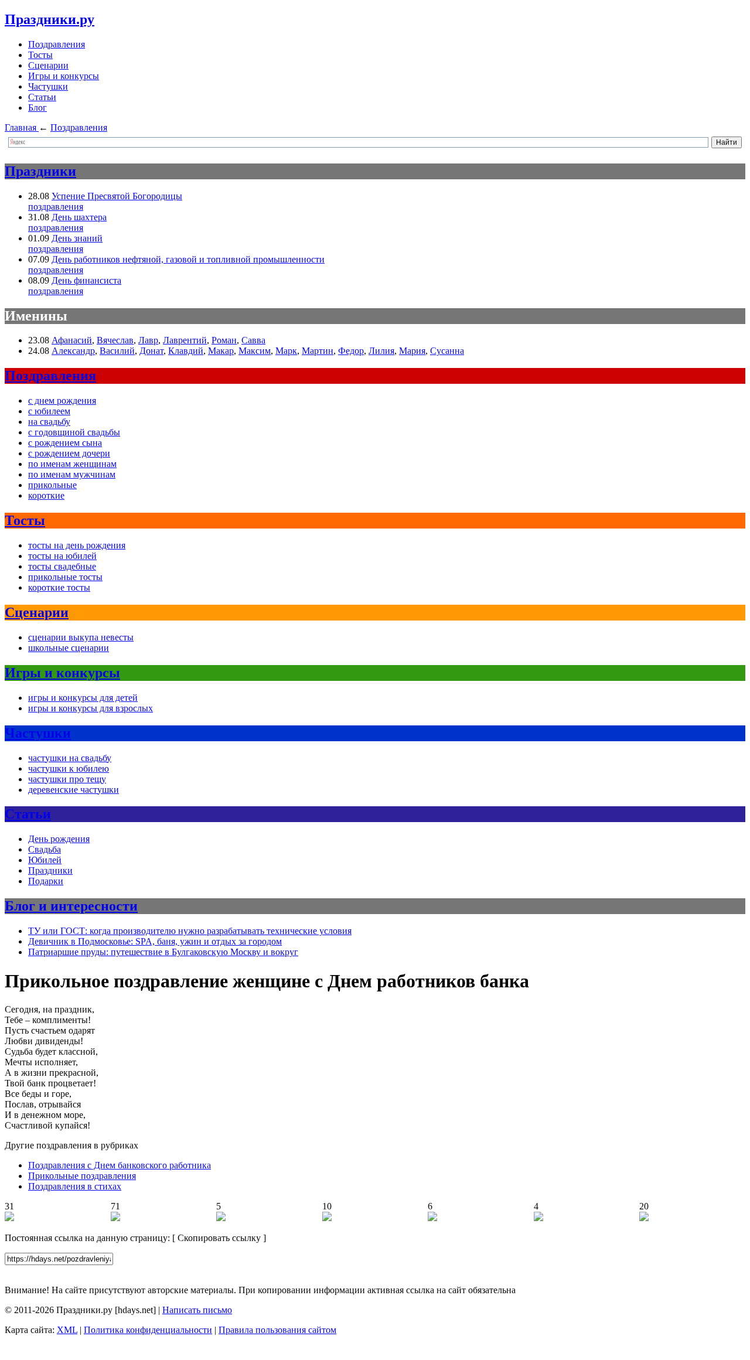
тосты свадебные (62, 566)
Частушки (48, 86)
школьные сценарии (68, 648)
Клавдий (185, 351)
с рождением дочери (69, 453)
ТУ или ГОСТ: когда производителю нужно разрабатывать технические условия (190, 931)
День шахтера (79, 217)
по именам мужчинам (71, 474)
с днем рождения (62, 400)
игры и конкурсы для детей (83, 698)
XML (67, 1330)
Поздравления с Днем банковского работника (119, 1165)
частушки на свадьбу (69, 758)
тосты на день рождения (76, 545)
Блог (37, 108)
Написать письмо (197, 1310)
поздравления (55, 207)
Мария (412, 351)
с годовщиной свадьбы (74, 432)
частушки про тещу (67, 779)
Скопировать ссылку (219, 1238)
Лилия (381, 351)
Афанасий (72, 340)
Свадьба (44, 849)
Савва (253, 340)
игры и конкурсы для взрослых (90, 708)
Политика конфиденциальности (148, 1330)
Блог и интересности (71, 906)
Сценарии (48, 65)
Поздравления (56, 44)
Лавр (148, 340)
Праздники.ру (49, 19)
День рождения (59, 839)
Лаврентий (185, 340)
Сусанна (447, 351)
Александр (73, 351)
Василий (117, 351)
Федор (351, 351)
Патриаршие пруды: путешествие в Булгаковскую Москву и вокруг (163, 952)
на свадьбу (49, 422)
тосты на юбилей (62, 556)
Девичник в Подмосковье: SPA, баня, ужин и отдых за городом (155, 941)
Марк (286, 351)
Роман (224, 340)
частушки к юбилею (68, 768)
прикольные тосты (65, 577)
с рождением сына (65, 443)
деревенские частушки (73, 790)
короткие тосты (59, 587)
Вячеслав (115, 340)
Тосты (40, 55)
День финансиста (86, 280)
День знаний (77, 238)
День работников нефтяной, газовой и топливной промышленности (188, 259)
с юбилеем (49, 411)
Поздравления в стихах (74, 1186)
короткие (46, 495)
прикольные (52, 485)
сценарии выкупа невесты (81, 637)
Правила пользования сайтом (277, 1330)
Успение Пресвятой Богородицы (117, 196)
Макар (221, 351)
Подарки (45, 881)
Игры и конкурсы (63, 76)
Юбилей (45, 860)
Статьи (42, 97)
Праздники (40, 171)
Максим (254, 351)
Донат (151, 351)
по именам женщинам (72, 464)
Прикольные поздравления (82, 1176)
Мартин (317, 351)
